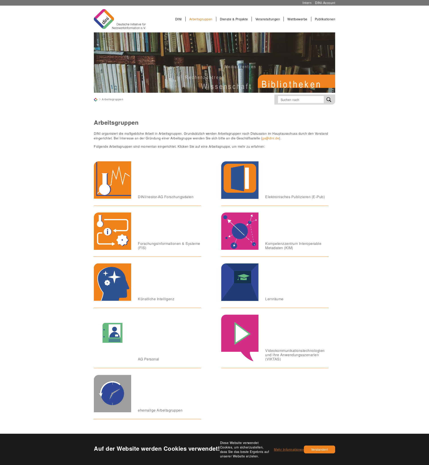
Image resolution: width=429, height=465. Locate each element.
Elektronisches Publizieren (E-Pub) (295, 196)
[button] (179, 19)
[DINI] (95, 99)
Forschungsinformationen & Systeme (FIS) (169, 245)
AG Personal (148, 359)
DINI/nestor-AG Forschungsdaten (165, 196)
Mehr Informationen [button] (289, 449)
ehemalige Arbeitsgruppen (160, 410)
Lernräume (274, 298)
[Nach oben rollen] (416, 420)
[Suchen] (329, 99)
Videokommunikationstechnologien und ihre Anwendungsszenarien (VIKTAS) (295, 355)
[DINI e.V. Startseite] (120, 19)
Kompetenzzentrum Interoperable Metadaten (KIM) (293, 245)
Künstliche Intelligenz (156, 298)
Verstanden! (319, 449)
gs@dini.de (270, 138)
